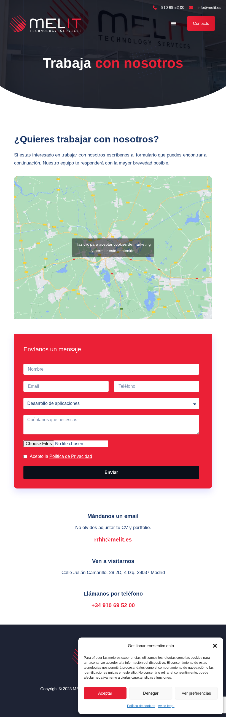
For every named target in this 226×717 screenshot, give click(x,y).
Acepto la (61, 456)
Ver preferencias (196, 693)
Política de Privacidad (70, 456)
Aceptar (105, 693)
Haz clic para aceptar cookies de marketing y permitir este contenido (113, 247)
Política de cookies (141, 706)
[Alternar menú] (173, 23)
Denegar (150, 693)
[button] (215, 646)
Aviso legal (166, 706)
